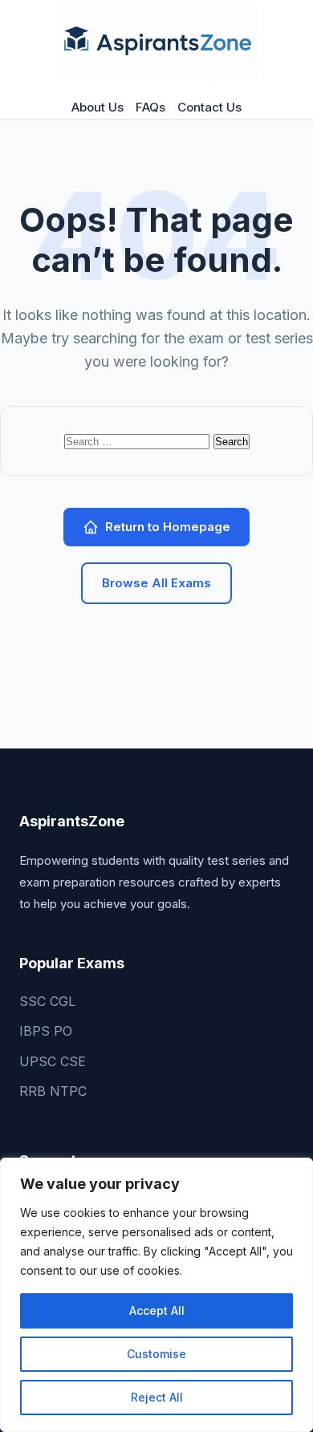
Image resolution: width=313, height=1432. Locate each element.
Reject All (157, 1397)
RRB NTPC (53, 1091)
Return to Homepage (167, 526)
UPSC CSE (52, 1061)
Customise (156, 1354)
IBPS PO (45, 1031)
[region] (156, 1295)
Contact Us (209, 107)
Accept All (157, 1310)
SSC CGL (47, 1001)
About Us (97, 107)
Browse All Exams (156, 582)
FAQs (150, 107)
